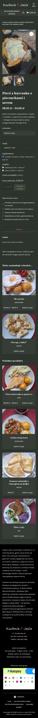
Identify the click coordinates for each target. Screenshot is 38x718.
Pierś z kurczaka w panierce (19, 394)
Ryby (19, 531)
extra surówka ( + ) (14, 170)
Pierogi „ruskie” (19, 342)
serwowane (6, 128)
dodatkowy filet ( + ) (14, 168)
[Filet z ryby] (19, 511)
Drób (26, 22)
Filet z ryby (19, 527)
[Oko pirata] (19, 282)
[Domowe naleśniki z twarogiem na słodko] (19, 464)
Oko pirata (19, 299)
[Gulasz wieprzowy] (19, 421)
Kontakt (19, 707)
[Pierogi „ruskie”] (19, 326)
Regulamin (29, 704)
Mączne (19, 346)
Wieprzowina (19, 302)
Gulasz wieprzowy (19, 438)
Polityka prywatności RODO (14, 704)
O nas (9, 701)
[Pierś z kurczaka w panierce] (19, 378)
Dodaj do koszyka (20, 187)
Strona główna (7, 22)
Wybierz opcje (27, 308)
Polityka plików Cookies (22, 701)
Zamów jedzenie (19, 22)
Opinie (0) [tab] (19, 229)
